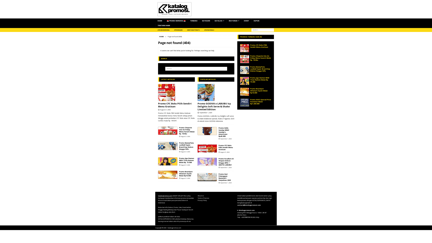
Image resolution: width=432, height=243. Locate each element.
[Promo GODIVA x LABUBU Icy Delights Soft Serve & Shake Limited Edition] (216, 92)
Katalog (218, 21)
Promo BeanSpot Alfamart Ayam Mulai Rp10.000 (186, 174)
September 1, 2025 (206, 113)
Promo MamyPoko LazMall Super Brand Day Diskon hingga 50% (186, 146)
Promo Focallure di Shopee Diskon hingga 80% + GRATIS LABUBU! (226, 162)
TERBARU (193, 21)
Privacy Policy (202, 200)
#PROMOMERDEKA (164, 30)
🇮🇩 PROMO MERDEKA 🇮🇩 (176, 21)
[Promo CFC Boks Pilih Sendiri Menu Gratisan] (176, 92)
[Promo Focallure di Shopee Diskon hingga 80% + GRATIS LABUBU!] (207, 162)
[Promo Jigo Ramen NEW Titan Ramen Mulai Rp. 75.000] (167, 161)
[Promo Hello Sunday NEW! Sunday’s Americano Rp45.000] (207, 131)
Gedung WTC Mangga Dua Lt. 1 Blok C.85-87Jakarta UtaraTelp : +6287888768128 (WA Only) (252, 213)
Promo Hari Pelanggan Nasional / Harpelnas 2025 (225, 177)
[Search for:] (196, 69)
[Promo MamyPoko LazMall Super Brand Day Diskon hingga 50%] (167, 146)
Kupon (256, 21)
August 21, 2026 (165, 110)
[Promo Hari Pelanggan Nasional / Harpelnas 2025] (207, 177)
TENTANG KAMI (164, 25)
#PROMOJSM (178, 30)
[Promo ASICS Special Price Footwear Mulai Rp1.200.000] (244, 103)
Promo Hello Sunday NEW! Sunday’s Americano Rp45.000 (224, 132)
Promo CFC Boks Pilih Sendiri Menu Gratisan (175, 105)
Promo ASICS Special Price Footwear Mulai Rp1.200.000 (260, 102)
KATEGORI (206, 21)
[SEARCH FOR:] (262, 30)
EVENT (246, 21)
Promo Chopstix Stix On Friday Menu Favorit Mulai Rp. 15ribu (187, 131)
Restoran (233, 21)
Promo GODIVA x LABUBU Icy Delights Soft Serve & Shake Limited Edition (214, 106)
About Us (201, 196)
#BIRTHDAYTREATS (193, 30)
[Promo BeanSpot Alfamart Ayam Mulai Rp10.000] (167, 175)
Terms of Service (203, 198)
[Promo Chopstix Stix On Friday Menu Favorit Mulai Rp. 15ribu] (167, 131)
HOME (160, 21)
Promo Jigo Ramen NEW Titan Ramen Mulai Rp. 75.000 (186, 160)
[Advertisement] (255, 126)
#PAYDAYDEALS (209, 30)
